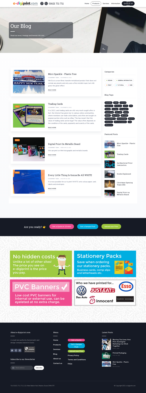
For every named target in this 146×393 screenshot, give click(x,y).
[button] (106, 3)
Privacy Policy (73, 355)
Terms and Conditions (77, 359)
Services (56, 349)
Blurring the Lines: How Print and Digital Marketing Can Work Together (122, 343)
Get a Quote (76, 340)
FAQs (70, 364)
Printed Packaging (119, 353)
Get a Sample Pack (87, 226)
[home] (25, 3)
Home (87, 3)
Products (95, 3)
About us (57, 358)
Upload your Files (111, 226)
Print (17, 72)
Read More (52, 90)
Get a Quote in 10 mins (128, 3)
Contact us (57, 363)
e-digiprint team (53, 77)
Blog (55, 354)
